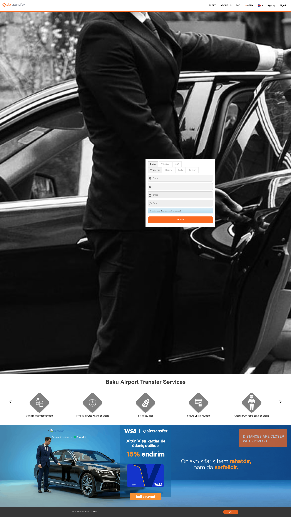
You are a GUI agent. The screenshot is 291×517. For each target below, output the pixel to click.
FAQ (238, 5)
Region (192, 170)
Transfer (155, 170)
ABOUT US (225, 5)
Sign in (283, 5)
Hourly (168, 170)
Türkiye (165, 164)
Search (180, 219)
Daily (180, 170)
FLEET (212, 5)
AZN (248, 5)
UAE (177, 164)
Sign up (271, 5)
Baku (153, 164)
